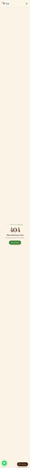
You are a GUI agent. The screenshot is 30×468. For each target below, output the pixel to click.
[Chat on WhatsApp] (4, 463)
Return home (15, 242)
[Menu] (26, 3)
